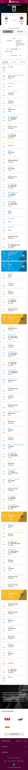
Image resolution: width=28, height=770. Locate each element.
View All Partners (14, 734)
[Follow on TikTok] (17, 741)
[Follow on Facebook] (20, 741)
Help (9, 761)
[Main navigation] (2, 2)
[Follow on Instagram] (25, 741)
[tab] (5, 62)
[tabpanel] (14, 374)
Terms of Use (10, 757)
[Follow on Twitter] (22, 741)
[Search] (26, 2)
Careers (5, 761)
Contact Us (13, 761)
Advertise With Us (20, 761)
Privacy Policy (17, 757)
